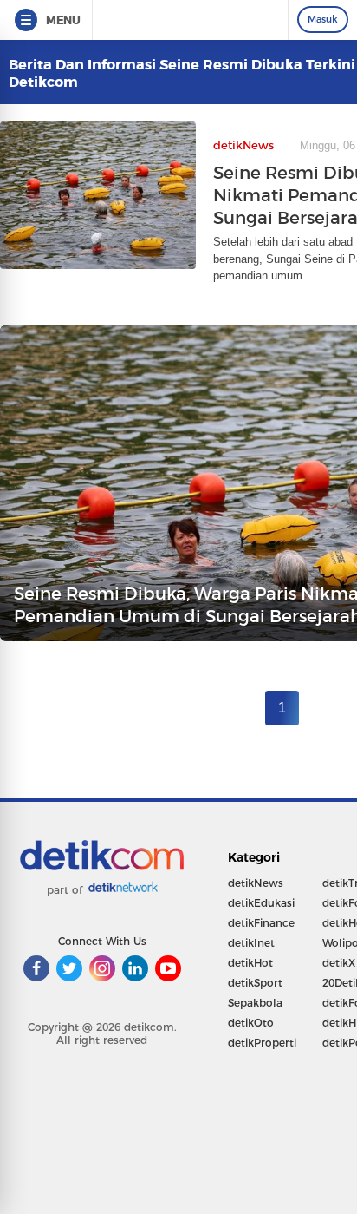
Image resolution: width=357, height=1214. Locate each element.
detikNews (255, 882)
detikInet (251, 942)
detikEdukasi (261, 902)
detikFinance (261, 922)
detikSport (255, 982)
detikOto (251, 1022)
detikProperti (262, 1042)
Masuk (323, 19)
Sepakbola (255, 1002)
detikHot (250, 962)
